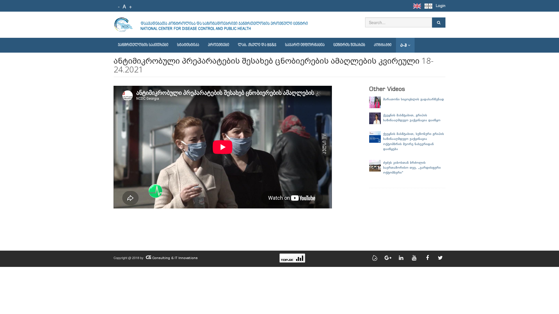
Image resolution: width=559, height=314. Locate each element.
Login (440, 5)
